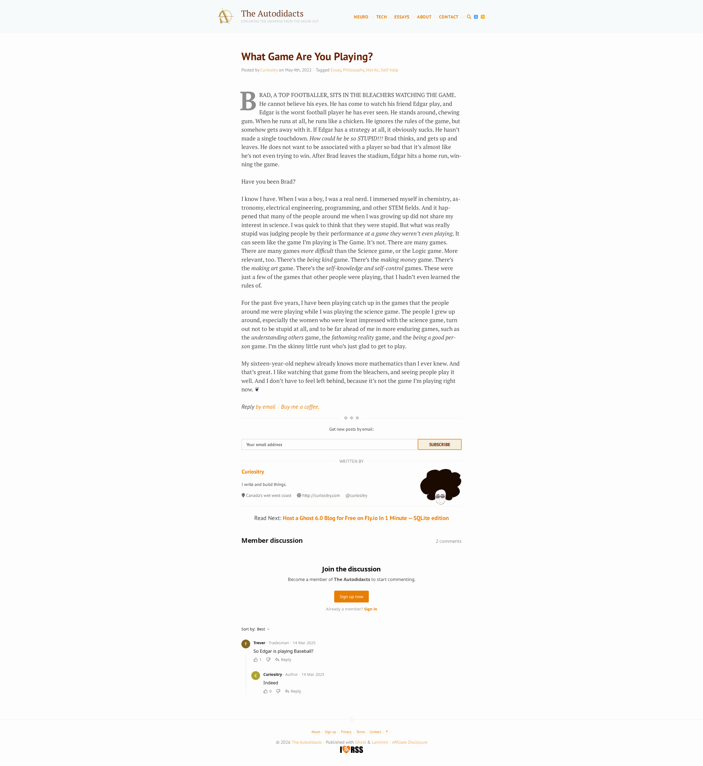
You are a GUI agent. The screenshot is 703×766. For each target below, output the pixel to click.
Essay (336, 70)
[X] (476, 17)
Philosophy (353, 70)
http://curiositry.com (321, 495)
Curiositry (269, 70)
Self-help (389, 70)
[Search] (469, 17)
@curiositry (356, 495)
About (424, 17)
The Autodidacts (272, 13)
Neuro (361, 17)
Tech (381, 17)
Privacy (346, 731)
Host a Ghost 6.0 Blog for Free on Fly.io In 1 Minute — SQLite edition (366, 518)
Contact (449, 17)
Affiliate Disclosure (409, 742)
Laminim (380, 742)
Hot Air (372, 70)
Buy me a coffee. (300, 406)
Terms (360, 731)
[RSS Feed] (483, 17)
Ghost (360, 742)
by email (265, 406)
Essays (401, 17)
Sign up (330, 731)
